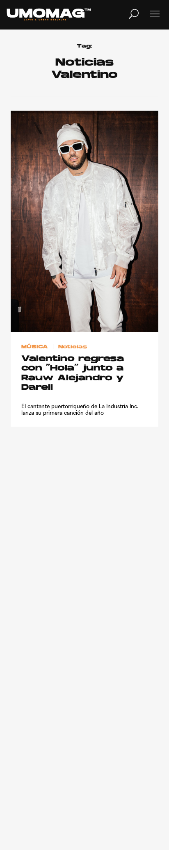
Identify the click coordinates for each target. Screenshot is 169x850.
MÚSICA (34, 347)
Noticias (72, 347)
